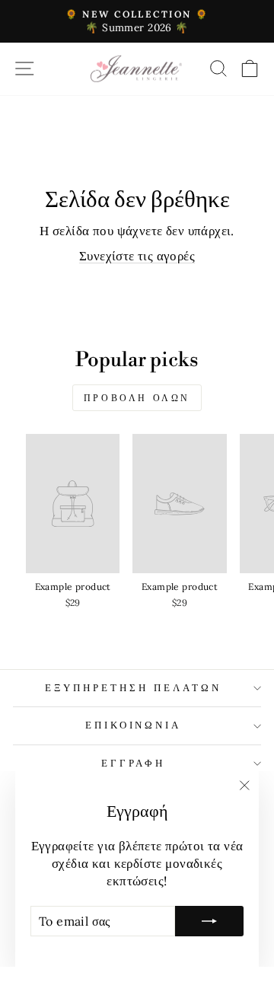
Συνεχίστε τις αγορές (137, 255)
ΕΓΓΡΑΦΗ (133, 763)
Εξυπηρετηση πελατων (133, 687)
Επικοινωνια (133, 725)
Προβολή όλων (137, 397)
